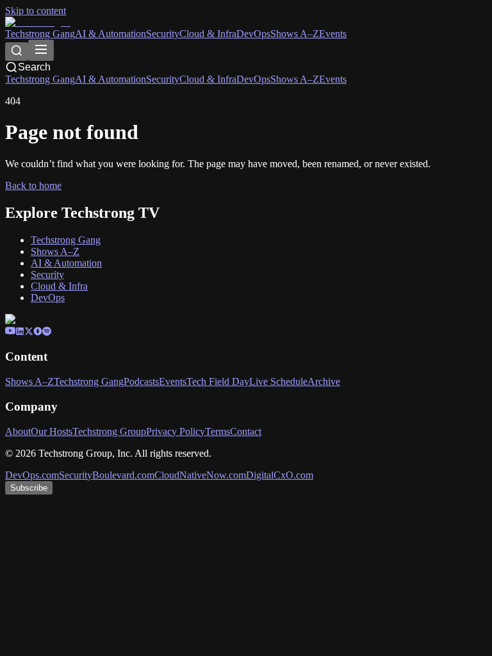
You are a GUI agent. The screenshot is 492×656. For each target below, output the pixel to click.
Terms (217, 431)
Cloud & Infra (207, 33)
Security (162, 33)
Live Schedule (278, 381)
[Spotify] (46, 332)
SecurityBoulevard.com (106, 475)
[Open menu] (41, 50)
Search (34, 67)
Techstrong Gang (40, 33)
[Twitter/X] (28, 332)
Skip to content (35, 10)
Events (333, 33)
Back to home (33, 185)
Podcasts (141, 381)
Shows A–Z (294, 33)
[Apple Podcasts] (37, 332)
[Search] (16, 51)
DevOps (253, 33)
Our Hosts (51, 431)
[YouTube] (10, 332)
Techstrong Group (109, 431)
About (18, 431)
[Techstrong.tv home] (37, 22)
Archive (324, 381)
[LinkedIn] (19, 332)
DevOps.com (32, 475)
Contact (245, 431)
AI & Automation (110, 33)
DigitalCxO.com (279, 475)
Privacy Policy (175, 431)
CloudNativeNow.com (200, 475)
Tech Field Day (217, 381)
